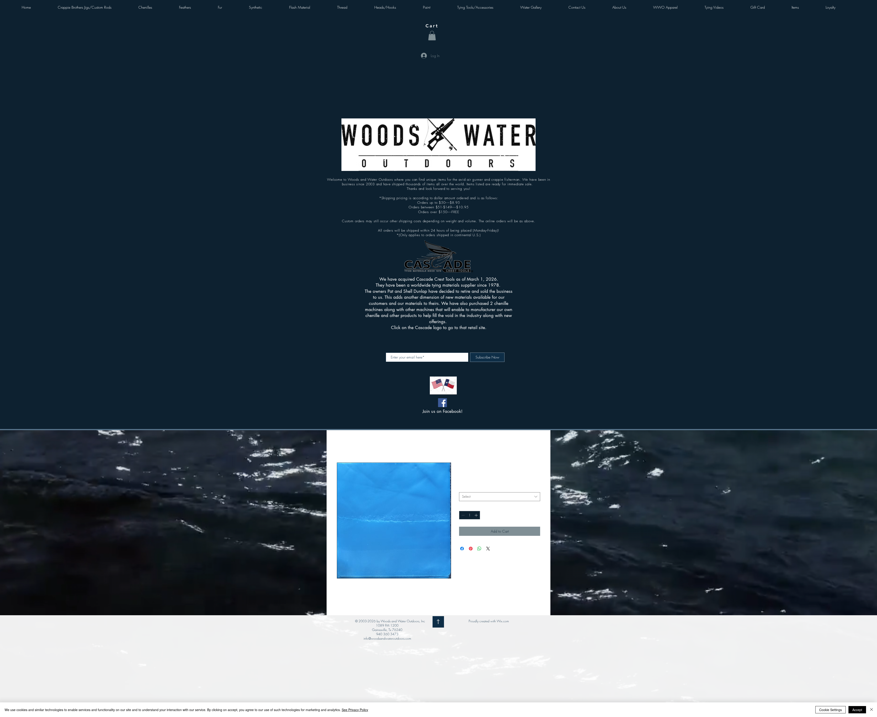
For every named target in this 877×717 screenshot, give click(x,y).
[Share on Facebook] (462, 549)
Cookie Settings (830, 709)
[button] (432, 35)
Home (341, 446)
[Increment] (476, 516)
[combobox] (499, 496)
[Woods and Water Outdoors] (442, 402)
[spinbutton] (469, 516)
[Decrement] (462, 516)
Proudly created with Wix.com (489, 621)
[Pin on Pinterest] (470, 549)
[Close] (871, 709)
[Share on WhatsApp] (479, 549)
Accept (857, 709)
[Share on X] (488, 549)
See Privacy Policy (355, 709)
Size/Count (468, 488)
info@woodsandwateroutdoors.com (387, 639)
